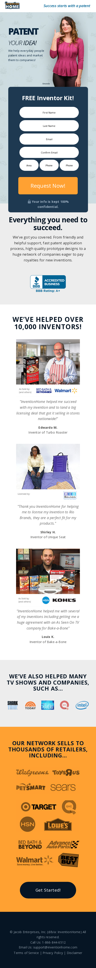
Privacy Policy (53, 953)
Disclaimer (74, 953)
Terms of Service (26, 953)
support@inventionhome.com (55, 947)
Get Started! (48, 890)
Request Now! (48, 185)
